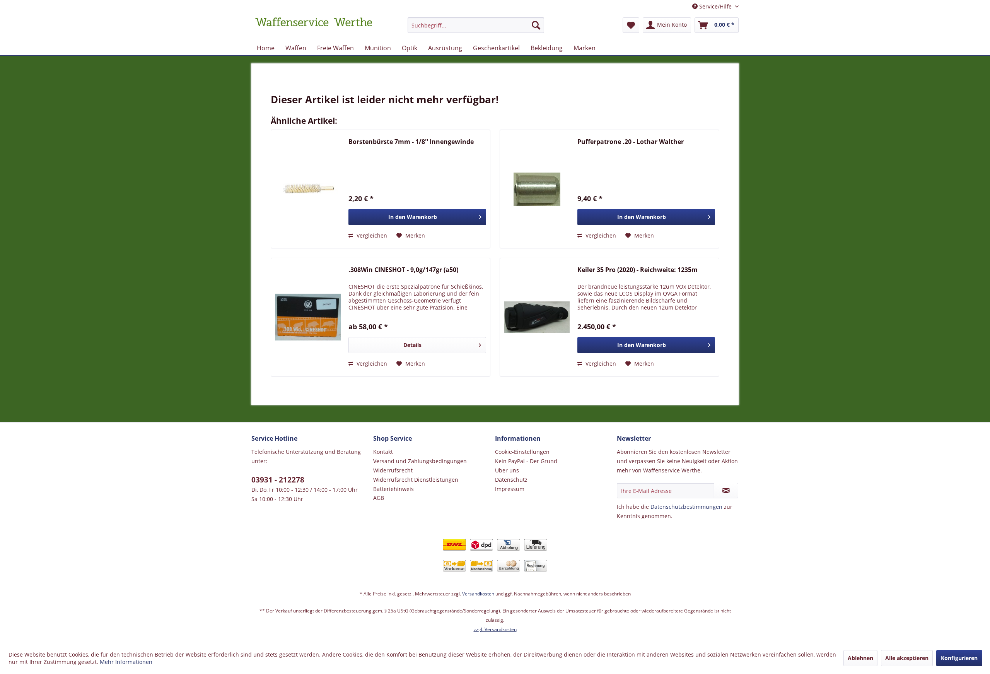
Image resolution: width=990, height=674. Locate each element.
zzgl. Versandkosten (495, 629)
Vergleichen (371, 235)
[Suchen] (536, 25)
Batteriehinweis (393, 489)
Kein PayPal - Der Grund (526, 461)
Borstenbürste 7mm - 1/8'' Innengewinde (411, 142)
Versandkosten (478, 593)
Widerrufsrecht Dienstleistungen (415, 479)
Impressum (509, 489)
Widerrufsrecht (393, 470)
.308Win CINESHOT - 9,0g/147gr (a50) (403, 270)
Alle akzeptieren (907, 658)
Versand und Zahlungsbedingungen (420, 461)
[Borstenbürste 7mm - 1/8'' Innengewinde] (308, 189)
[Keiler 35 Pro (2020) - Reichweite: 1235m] (537, 317)
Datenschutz (511, 479)
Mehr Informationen (126, 661)
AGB (378, 497)
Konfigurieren (959, 658)
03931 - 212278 (277, 480)
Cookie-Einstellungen (522, 451)
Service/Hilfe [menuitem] (715, 6)
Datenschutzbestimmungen (686, 506)
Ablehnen (860, 658)
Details (412, 345)
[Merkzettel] (631, 25)
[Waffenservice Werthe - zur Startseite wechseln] (313, 27)
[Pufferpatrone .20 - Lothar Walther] (537, 189)
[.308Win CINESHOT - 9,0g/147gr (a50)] (308, 317)
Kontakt (383, 451)
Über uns (507, 470)
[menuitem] (476, 28)
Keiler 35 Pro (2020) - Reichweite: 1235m (637, 270)
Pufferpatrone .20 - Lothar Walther (630, 142)
